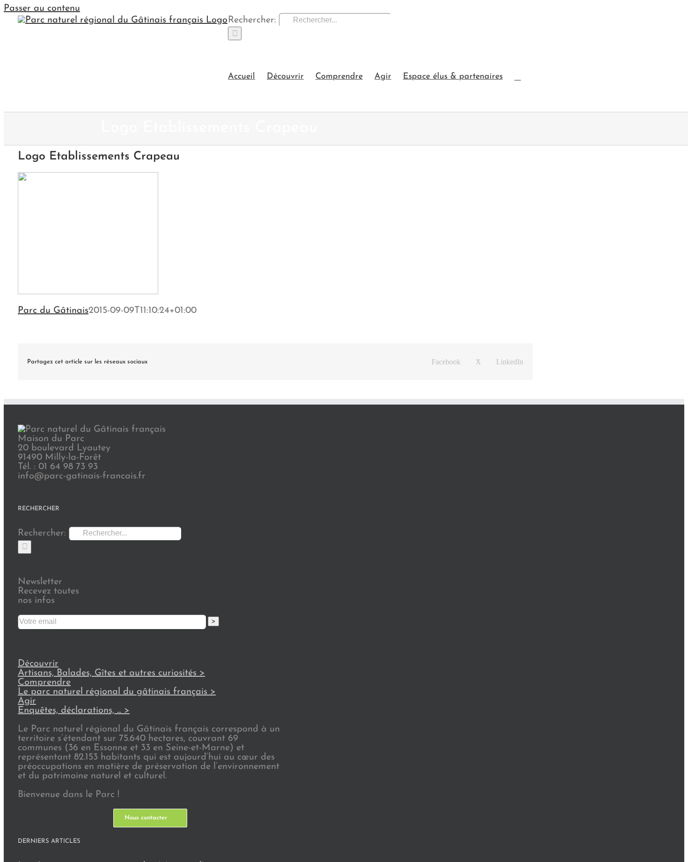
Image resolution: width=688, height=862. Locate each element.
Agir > (74, 705)
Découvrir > (111, 668)
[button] (517, 76)
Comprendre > (117, 687)
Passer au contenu (42, 8)
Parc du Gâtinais (53, 310)
